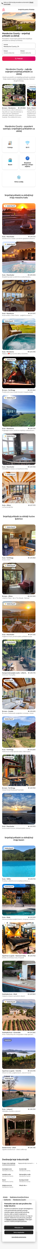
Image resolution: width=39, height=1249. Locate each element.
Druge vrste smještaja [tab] (8, 1163)
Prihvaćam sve (19, 1227)
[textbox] (10, 53)
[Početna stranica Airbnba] (3, 9)
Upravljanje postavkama (19, 1237)
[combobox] (19, 46)
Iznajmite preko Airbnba (26, 10)
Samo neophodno (19, 1232)
